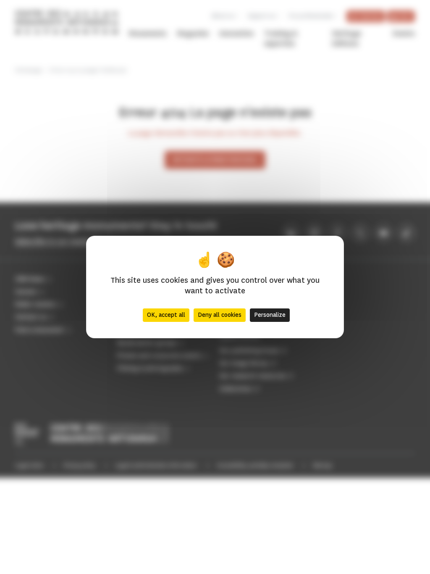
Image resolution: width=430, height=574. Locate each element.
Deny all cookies (219, 315)
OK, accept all (166, 315)
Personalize (270, 315)
